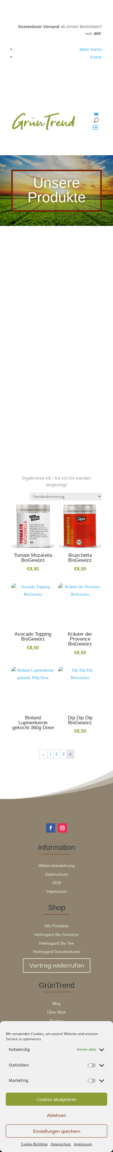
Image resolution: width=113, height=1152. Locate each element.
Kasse (96, 57)
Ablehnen (56, 1115)
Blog (56, 1003)
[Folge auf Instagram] (62, 828)
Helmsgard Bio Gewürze (56, 934)
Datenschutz (61, 1144)
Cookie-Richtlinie (34, 1144)
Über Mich (56, 1012)
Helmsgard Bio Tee (56, 943)
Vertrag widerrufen (56, 965)
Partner (56, 1020)
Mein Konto (90, 49)
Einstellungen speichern (56, 1131)
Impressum (83, 1144)
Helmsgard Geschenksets (56, 951)
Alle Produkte (56, 926)
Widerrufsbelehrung (57, 865)
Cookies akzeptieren (56, 1099)
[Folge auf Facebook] (50, 828)
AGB (56, 882)
